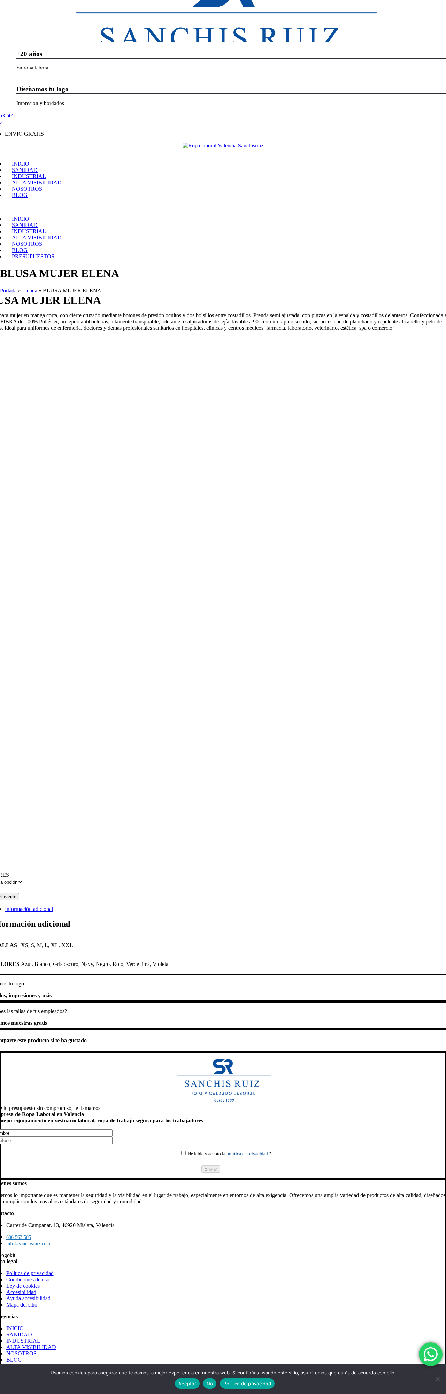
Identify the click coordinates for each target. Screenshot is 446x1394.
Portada (8, 291)
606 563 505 (18, 1237)
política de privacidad (247, 1153)
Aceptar (187, 1383)
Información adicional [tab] (29, 909)
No (210, 1383)
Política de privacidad (247, 1383)
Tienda (29, 291)
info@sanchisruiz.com (28, 1243)
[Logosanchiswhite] (223, 145)
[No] (437, 1379)
